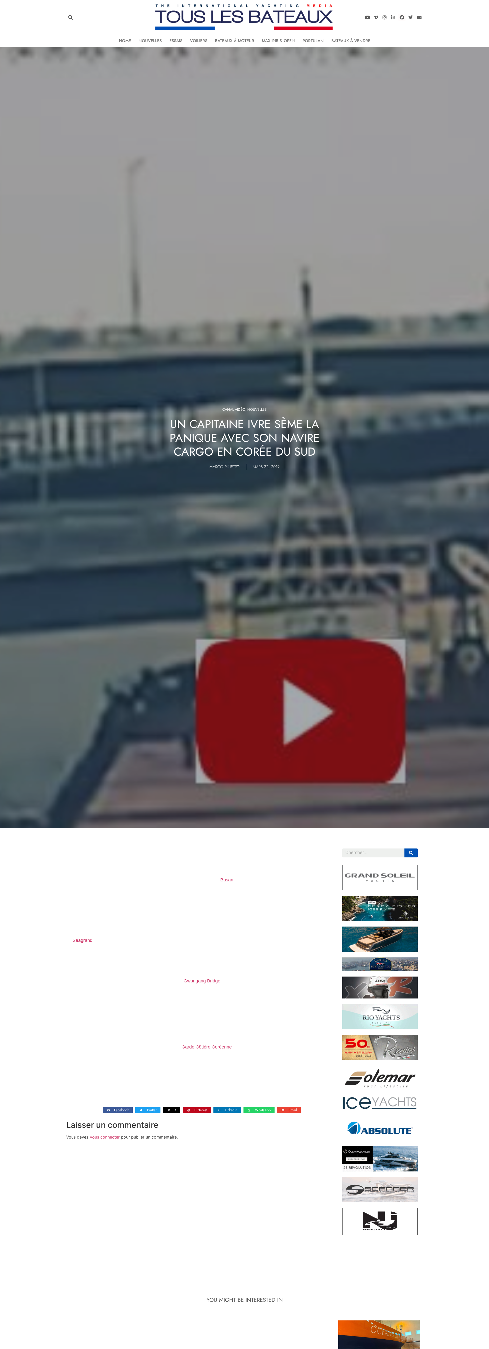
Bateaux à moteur (234, 41)
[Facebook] (402, 17)
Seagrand (82, 940)
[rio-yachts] (380, 1027)
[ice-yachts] (380, 1108)
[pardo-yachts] (380, 950)
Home (125, 41)
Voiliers (198, 41)
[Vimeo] (376, 17)
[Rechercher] (411, 852)
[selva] (380, 997)
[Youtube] (367, 17)
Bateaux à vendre (350, 41)
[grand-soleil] (380, 888)
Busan (226, 879)
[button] (70, 17)
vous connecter (105, 1137)
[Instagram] (384, 17)
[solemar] (380, 1089)
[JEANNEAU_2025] (380, 919)
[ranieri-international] (380, 1058)
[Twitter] (410, 17)
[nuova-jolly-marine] (380, 1233)
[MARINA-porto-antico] (380, 969)
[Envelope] (419, 17)
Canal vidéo (233, 409)
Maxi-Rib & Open (278, 41)
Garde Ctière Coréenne (207, 1047)
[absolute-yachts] (380, 1139)
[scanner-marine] (380, 1200)
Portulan (313, 41)
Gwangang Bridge (202, 980)
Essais (175, 41)
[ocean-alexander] (380, 1169)
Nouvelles (150, 41)
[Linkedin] (393, 17)
